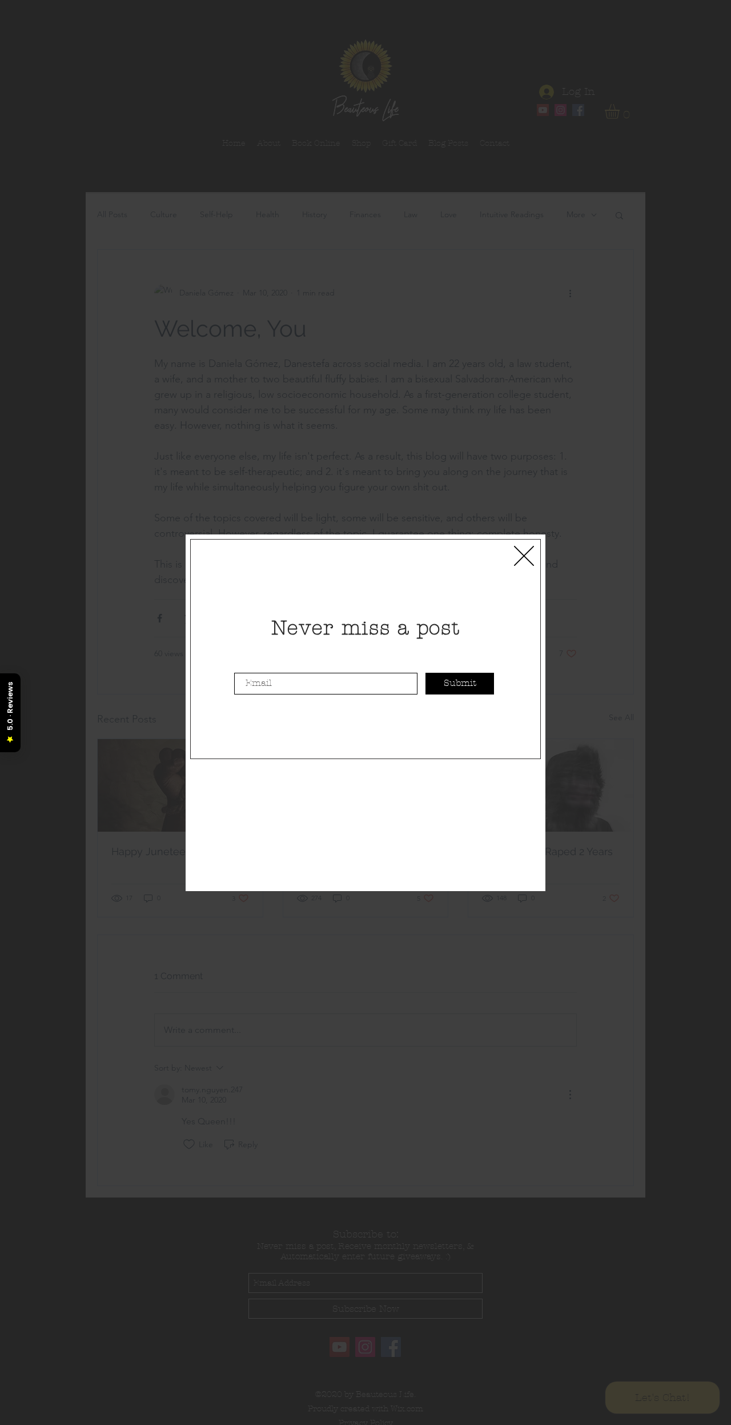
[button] (524, 556)
